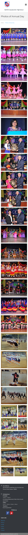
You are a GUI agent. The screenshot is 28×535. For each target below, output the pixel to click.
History (2, 522)
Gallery (2, 528)
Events (2, 526)
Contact (2, 530)
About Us (3, 520)
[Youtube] (11, 513)
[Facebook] (7, 513)
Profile (2, 524)
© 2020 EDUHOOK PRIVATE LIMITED (9, 534)
